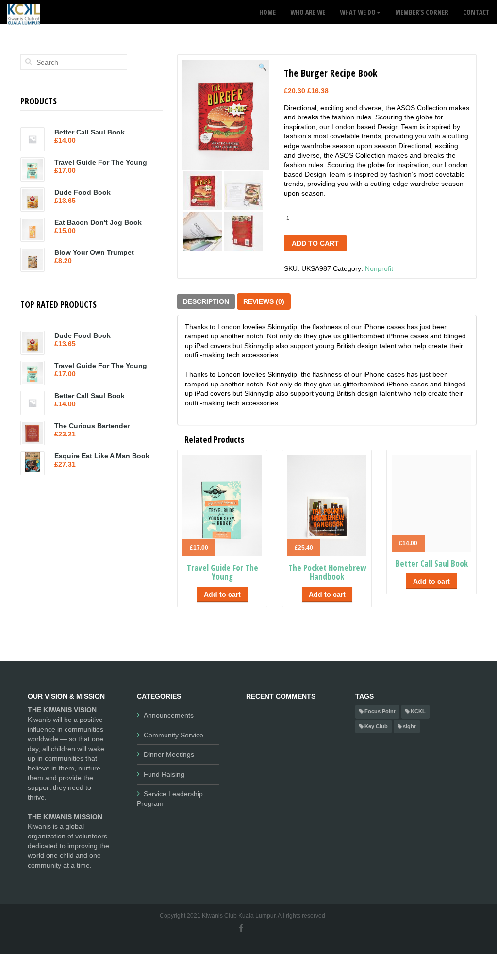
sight (409, 726)
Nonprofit (379, 268)
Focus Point (380, 711)
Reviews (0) (263, 301)
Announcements (169, 715)
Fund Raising (164, 774)
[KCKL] (24, 12)
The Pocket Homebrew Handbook (327, 572)
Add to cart (315, 243)
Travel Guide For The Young (222, 572)
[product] (28, 61)
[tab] (206, 301)
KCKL (418, 711)
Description (206, 301)
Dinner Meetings (169, 754)
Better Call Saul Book (432, 563)
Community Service (173, 735)
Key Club (376, 726)
